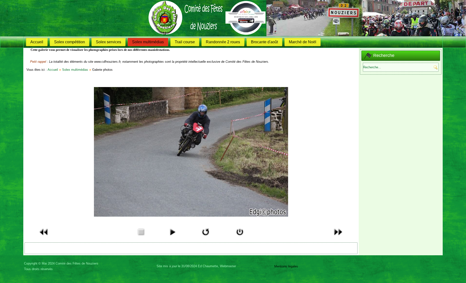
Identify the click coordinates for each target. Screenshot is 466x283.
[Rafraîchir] (205, 237)
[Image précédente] (44, 237)
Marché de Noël (302, 42)
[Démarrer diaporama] (172, 237)
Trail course (185, 42)
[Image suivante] (338, 237)
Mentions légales (286, 266)
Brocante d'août (264, 42)
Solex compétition (69, 42)
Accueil (36, 42)
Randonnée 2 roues (223, 42)
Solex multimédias (148, 42)
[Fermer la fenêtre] (239, 237)
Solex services (108, 42)
